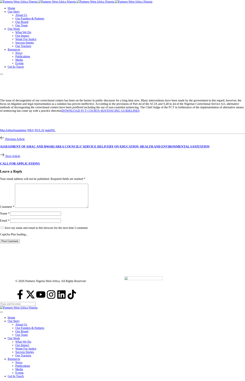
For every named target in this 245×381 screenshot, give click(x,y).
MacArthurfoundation (13, 130)
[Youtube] (41, 294)
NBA (30, 130)
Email (4, 220)
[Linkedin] (61, 294)
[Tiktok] (72, 294)
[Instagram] (51, 294)
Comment (7, 206)
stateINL (50, 130)
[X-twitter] (30, 294)
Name (5, 213)
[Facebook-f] (20, 294)
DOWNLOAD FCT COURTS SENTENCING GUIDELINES (101, 110)
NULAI (39, 130)
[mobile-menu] (1, 74)
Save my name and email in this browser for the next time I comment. (46, 227)
